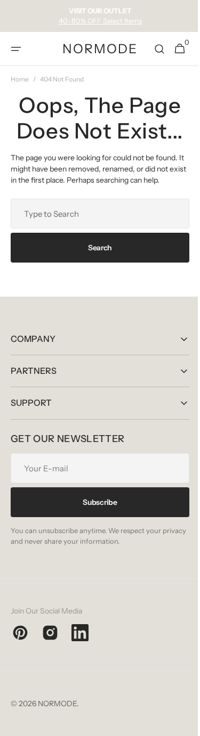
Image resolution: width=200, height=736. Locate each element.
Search (96, 247)
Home (20, 79)
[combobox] (96, 213)
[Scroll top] (179, 723)
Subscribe (96, 502)
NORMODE (57, 703)
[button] (16, 49)
